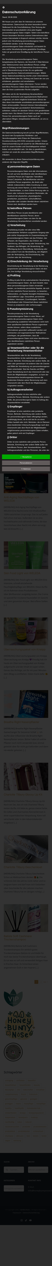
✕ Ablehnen (26, 469)
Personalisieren (26, 463)
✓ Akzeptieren (26, 457)
